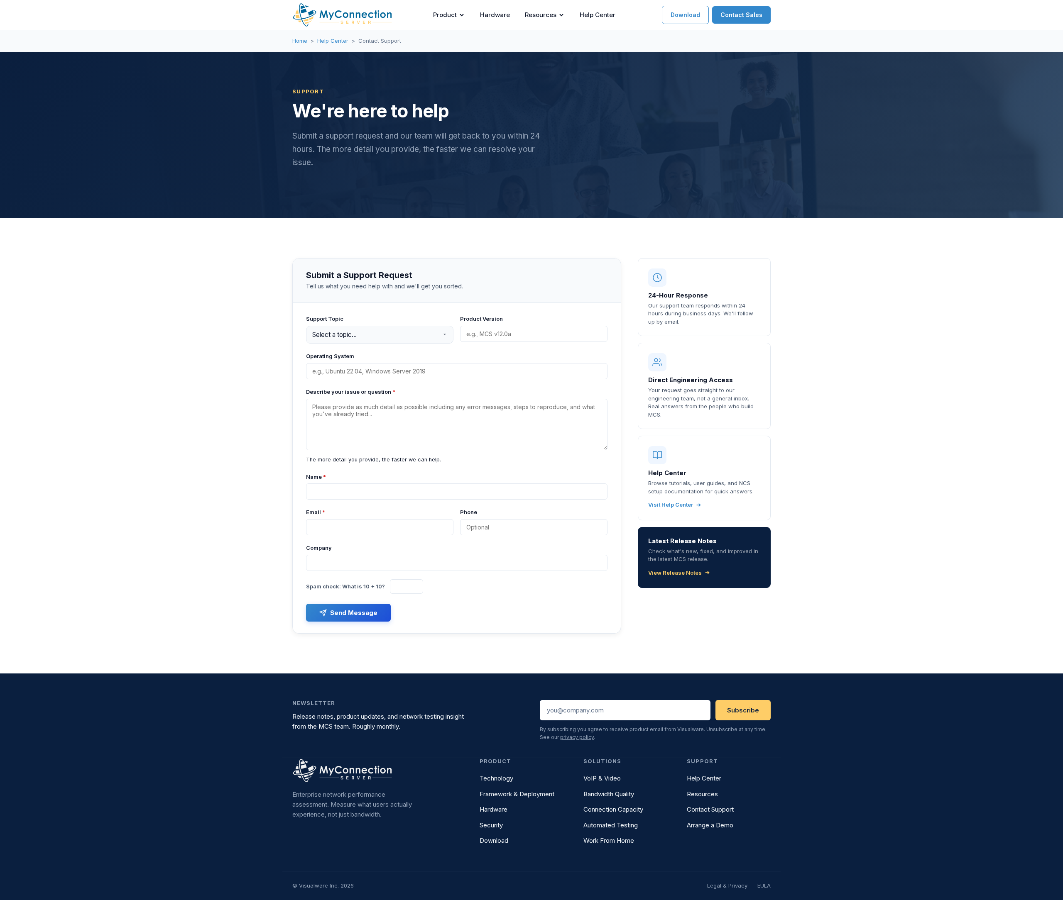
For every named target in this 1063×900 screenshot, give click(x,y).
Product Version (481, 318)
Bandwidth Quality (608, 794)
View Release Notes (675, 572)
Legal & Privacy (727, 885)
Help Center (597, 15)
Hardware (495, 15)
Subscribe (743, 710)
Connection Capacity (613, 809)
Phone (468, 512)
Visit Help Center (670, 504)
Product (445, 15)
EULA (764, 885)
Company (319, 547)
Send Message (353, 613)
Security (491, 825)
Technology (496, 778)
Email (315, 512)
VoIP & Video (602, 778)
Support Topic (324, 318)
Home (299, 40)
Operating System (330, 356)
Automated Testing (610, 825)
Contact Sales (741, 14)
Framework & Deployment (517, 794)
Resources (540, 15)
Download (685, 14)
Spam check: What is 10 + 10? (345, 586)
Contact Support (710, 809)
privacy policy (577, 737)
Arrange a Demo (710, 825)
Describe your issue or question (350, 391)
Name (316, 476)
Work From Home (608, 840)
